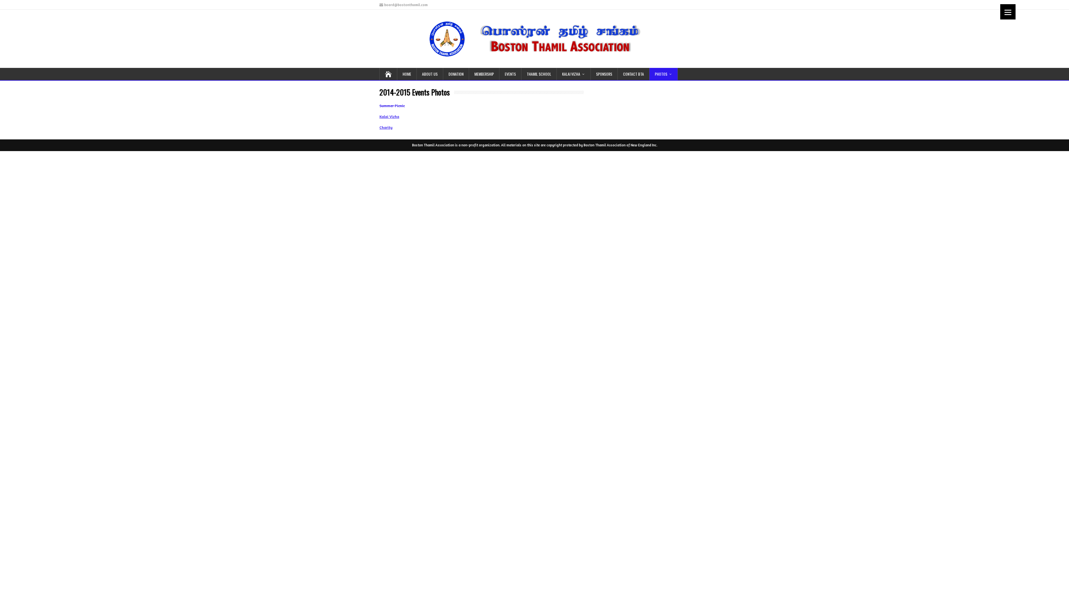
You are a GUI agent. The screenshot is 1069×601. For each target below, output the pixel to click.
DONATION (456, 74)
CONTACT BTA (633, 74)
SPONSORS (604, 74)
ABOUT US (430, 74)
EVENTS (510, 74)
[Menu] (1008, 11)
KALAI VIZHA (571, 74)
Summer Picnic (392, 105)
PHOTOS (661, 74)
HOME (407, 74)
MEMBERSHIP (484, 74)
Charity (386, 127)
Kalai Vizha (389, 116)
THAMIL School (539, 74)
